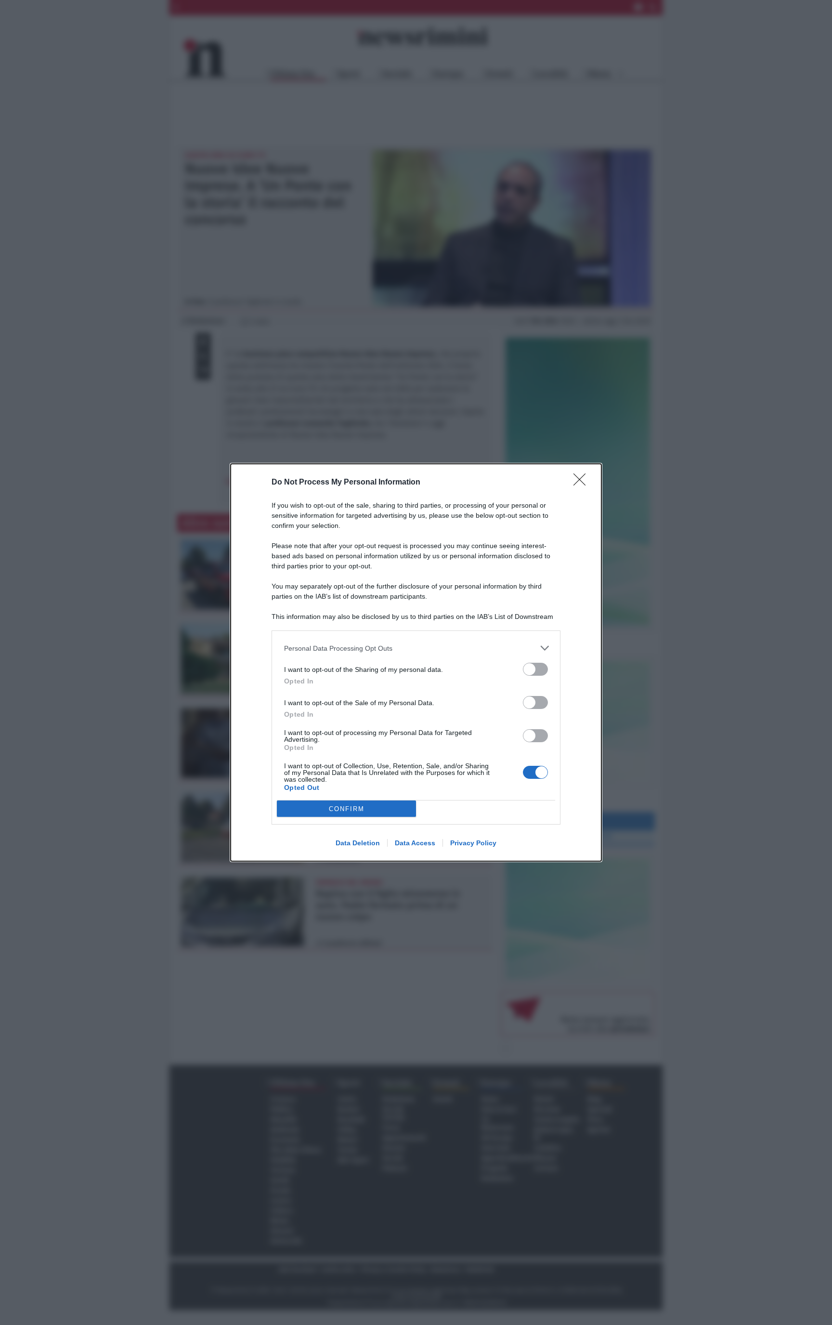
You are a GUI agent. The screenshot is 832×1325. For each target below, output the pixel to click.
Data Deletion (358, 843)
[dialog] (416, 662)
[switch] (535, 669)
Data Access (415, 843)
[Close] (582, 482)
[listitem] (416, 648)
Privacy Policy (473, 843)
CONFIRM (346, 809)
